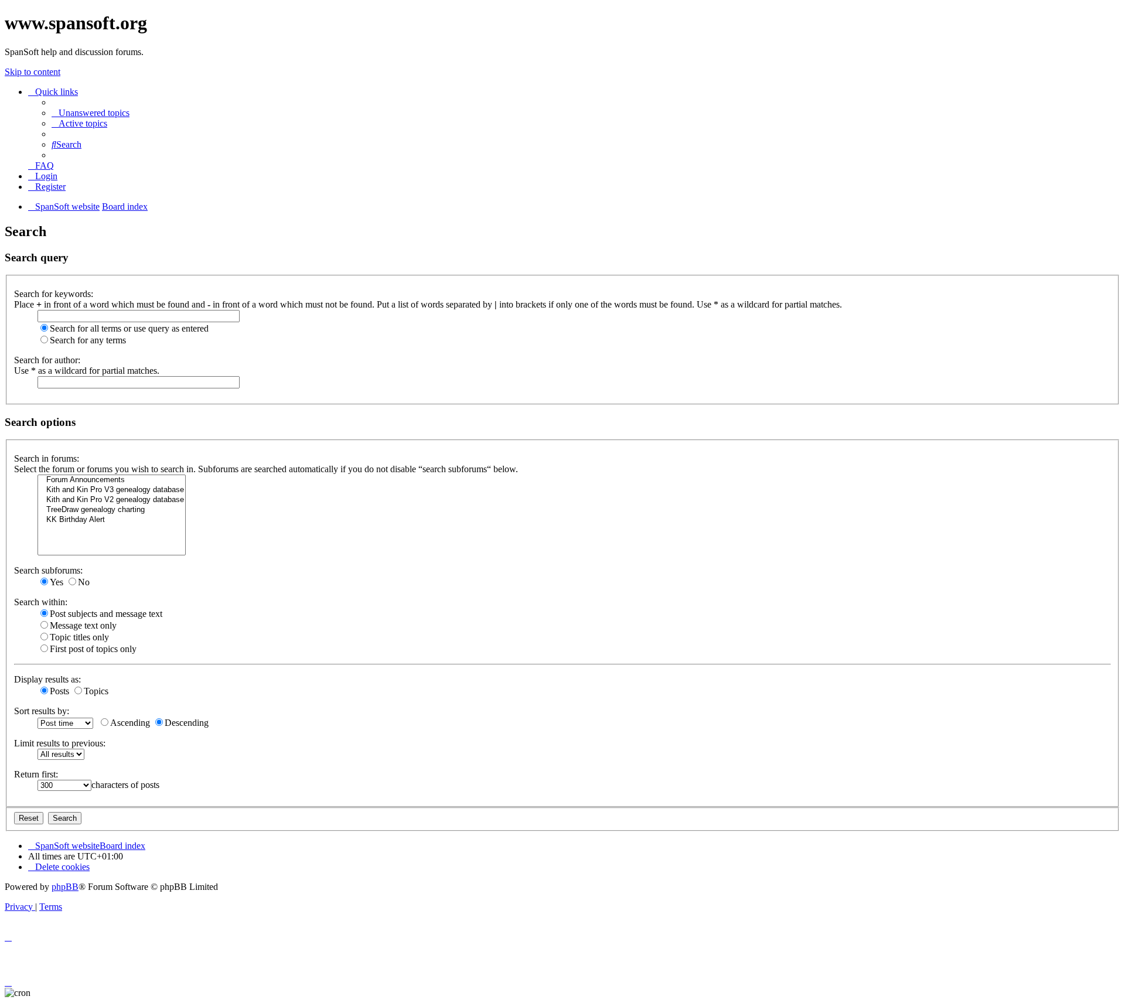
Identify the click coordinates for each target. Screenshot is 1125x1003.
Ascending (130, 723)
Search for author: (47, 360)
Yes (56, 582)
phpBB (65, 887)
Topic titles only (79, 637)
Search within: (40, 602)
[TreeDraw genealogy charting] (111, 510)
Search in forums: (46, 458)
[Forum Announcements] (111, 480)
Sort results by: (41, 711)
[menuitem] (90, 113)
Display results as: (47, 679)
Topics (96, 691)
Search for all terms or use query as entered (129, 328)
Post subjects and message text (106, 614)
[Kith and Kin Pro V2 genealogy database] (111, 500)
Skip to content (32, 72)
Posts (59, 691)
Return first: (36, 774)
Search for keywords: (53, 294)
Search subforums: (48, 570)
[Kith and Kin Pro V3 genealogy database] (111, 490)
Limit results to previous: (59, 743)
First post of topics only (93, 649)
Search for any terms (88, 340)
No (84, 582)
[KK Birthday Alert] (111, 520)
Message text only (83, 625)
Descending (187, 723)
